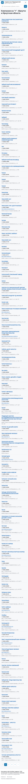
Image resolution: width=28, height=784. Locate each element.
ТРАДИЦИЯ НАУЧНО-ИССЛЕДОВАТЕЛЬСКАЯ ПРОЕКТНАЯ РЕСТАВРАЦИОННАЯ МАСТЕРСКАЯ (12, 417)
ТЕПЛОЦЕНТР (5, 623)
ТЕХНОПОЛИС (6, 78)
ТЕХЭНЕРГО (5, 464)
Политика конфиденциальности (8, 778)
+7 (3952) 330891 (5, 207)
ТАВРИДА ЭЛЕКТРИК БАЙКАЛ (10, 708)
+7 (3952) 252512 (5, 724)
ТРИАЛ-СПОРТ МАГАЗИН (9, 701)
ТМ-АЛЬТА (4, 370)
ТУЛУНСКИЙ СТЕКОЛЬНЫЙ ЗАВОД (12, 274)
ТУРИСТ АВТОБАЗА (7, 391)
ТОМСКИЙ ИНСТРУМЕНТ (9, 104)
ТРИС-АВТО (5, 71)
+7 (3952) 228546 (5, 194)
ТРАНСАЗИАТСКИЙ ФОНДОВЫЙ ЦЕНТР (13, 50)
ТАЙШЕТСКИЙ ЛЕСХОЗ (8, 58)
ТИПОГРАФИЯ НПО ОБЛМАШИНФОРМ (13, 166)
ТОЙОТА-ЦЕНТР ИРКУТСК (9, 686)
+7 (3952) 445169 (5, 458)
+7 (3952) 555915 (5, 297)
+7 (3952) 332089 (5, 393)
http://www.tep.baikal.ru (7, 529)
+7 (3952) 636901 (5, 650)
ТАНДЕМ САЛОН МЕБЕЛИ (9, 472)
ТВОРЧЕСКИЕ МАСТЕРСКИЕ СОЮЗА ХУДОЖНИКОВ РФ (12, 42)
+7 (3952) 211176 (5, 241)
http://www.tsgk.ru (6, 312)
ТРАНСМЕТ (5, 383)
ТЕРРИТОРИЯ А (6, 535)
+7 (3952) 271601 (5, 365)
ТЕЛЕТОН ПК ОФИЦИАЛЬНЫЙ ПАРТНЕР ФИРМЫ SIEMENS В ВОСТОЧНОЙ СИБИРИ (14, 288)
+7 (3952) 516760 (5, 553)
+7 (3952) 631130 (5, 577)
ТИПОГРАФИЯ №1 (7, 364)
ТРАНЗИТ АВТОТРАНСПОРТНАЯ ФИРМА (13, 552)
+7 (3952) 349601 (5, 168)
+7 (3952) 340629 (5, 45)
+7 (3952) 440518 (5, 466)
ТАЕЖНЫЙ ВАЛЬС (7, 214)
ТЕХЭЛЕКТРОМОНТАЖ (8, 633)
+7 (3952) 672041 (5, 616)
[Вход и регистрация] (25, 2)
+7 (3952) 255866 (5, 608)
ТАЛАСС (4, 91)
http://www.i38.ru (5, 403)
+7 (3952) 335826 (5, 154)
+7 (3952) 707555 (5, 709)
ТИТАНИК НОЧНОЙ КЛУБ (9, 479)
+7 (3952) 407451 (5, 385)
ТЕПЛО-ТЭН (5, 584)
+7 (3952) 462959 (5, 222)
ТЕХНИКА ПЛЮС (6, 732)
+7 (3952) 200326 (5, 372)
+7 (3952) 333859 (5, 148)
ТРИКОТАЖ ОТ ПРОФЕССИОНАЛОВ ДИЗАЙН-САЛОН (12, 517)
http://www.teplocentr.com (7, 626)
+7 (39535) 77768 (5, 342)
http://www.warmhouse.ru (7, 459)
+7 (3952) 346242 (5, 66)
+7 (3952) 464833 (5, 428)
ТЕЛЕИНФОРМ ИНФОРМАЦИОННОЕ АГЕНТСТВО (12, 399)
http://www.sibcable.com (7, 748)
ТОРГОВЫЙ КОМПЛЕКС (8, 97)
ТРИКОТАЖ (5, 192)
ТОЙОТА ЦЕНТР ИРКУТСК (9, 349)
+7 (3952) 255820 (5, 537)
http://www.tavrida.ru (6, 711)
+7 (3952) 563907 (5, 563)
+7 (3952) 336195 (5, 174)
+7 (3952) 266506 (5, 79)
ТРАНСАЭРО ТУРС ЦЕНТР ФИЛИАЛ (12, 205)
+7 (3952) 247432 (5, 320)
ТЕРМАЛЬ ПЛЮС (6, 592)
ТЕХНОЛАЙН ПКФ (7, 739)
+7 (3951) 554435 (5, 717)
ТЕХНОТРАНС (5, 600)
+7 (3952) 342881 (5, 22)
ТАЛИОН (4, 65)
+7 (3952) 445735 (5, 527)
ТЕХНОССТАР (5, 672)
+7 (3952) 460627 (5, 290)
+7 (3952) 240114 (5, 282)
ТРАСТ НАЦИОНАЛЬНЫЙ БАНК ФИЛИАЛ (13, 639)
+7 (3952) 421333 (5, 187)
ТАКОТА (4, 568)
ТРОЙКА (4, 615)
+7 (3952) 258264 (5, 503)
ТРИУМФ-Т (5, 268)
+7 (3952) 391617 (5, 545)
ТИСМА (4, 220)
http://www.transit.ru (6, 555)
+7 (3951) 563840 (5, 740)
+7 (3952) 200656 (5, 703)
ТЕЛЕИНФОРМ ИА (7, 35)
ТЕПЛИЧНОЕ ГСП (6, 449)
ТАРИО (4, 281)
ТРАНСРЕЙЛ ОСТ (6, 199)
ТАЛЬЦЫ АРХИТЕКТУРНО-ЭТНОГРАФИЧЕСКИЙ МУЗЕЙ (10, 492)
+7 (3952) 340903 (5, 625)
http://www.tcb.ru (5, 652)
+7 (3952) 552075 (5, 409)
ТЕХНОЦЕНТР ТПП (7, 745)
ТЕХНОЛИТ (5, 695)
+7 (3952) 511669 (5, 248)
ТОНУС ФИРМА (6, 132)
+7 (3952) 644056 (5, 602)
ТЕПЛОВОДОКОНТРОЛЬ (8, 357)
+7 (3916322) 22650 (6, 276)
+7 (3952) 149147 (5, 451)
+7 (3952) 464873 (5, 112)
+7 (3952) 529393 (5, 673)
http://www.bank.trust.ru (7, 642)
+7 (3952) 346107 (5, 119)
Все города (9, 776)
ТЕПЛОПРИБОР (6, 253)
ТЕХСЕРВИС (5, 261)
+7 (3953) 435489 (5, 215)
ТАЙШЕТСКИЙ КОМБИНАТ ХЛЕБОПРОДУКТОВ (9, 139)
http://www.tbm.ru (6, 436)
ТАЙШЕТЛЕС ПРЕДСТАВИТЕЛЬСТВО (12, 680)
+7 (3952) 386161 (5, 351)
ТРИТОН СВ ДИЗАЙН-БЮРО (10, 427)
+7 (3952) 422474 (5, 99)
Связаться (3, 776)
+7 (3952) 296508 (5, 200)
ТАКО (3, 716)
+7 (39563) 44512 (5, 59)
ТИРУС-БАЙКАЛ (6, 607)
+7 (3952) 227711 (5, 255)
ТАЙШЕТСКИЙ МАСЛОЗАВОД (10, 159)
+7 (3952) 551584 (5, 326)
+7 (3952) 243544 (5, 228)
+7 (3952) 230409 (5, 401)
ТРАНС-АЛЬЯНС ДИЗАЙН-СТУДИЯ (11, 377)
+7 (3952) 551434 (5, 435)
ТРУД (3, 561)
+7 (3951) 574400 (5, 747)
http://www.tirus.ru (6, 610)
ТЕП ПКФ (4, 526)
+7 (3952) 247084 (5, 37)
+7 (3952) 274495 (5, 51)
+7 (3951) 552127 (5, 634)
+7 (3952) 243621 (5, 641)
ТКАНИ (4, 173)
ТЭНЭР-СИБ (5, 302)
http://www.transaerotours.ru (8, 209)
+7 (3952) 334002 (5, 511)
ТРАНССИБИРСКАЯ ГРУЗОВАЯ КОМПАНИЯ (14, 309)
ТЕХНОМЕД (5, 124)
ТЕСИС (3, 510)
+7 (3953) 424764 (5, 519)
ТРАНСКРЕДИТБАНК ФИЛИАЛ (10, 649)
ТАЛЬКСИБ (5, 485)
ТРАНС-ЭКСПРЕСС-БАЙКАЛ (9, 233)
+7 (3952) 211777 (5, 310)
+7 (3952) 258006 (5, 756)
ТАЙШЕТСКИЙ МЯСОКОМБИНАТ (11, 84)
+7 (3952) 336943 (5, 92)
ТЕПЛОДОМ (5, 576)
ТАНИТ (3, 408)
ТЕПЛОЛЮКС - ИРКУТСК (8, 722)
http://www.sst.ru (5, 725)
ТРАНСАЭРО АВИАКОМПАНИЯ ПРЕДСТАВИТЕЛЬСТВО (10, 332)
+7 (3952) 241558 (5, 420)
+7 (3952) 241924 (5, 29)
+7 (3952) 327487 (5, 269)
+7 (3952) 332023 (5, 181)
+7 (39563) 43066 (5, 161)
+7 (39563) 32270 (5, 86)
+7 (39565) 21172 (5, 133)
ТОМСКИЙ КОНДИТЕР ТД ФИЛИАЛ (12, 295)
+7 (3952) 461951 (5, 304)
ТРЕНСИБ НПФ (6, 227)
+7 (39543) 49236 (5, 444)
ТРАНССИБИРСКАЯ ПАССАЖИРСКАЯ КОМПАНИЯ (12, 20)
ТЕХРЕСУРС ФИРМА (7, 543)
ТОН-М (4, 659)
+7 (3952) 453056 (5, 263)
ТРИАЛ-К (4, 27)
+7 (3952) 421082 (5, 487)
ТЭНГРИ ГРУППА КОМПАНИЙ (10, 665)
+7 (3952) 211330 (5, 235)
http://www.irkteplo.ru (6, 256)
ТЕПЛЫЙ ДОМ (6, 456)
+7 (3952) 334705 (5, 495)
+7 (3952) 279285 (5, 359)
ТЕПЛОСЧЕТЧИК (6, 111)
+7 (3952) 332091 (5, 125)
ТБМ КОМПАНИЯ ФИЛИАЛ (9, 433)
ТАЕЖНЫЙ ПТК (6, 341)
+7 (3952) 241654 (5, 734)
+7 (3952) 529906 (5, 586)
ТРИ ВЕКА (4, 153)
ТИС (3, 146)
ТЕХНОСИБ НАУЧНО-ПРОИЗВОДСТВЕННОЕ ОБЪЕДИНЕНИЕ (13, 442)
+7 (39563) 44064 (5, 141)
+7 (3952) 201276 (5, 594)
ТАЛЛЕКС (4, 246)
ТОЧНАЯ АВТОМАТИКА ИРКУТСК (11, 755)
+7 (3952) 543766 (5, 105)
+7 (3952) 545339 (5, 696)
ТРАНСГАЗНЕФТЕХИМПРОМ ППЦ (11, 325)
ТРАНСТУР (4, 501)
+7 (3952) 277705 (5, 73)
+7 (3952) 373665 (5, 474)
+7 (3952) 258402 (5, 569)
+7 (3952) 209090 (5, 480)
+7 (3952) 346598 (5, 660)
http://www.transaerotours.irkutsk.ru (10, 336)
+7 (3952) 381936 (5, 681)
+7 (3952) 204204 (5, 378)
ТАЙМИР (4, 117)
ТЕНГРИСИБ (5, 318)
